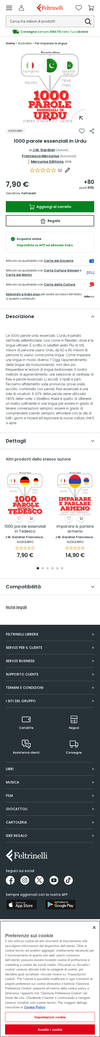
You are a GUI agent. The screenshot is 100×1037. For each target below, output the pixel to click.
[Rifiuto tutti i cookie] (94, 927)
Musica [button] (12, 782)
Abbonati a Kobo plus (23, 294)
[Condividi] (92, 131)
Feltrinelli (28, 193)
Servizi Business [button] (20, 660)
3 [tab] (48, 568)
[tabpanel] (50, 86)
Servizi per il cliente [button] (24, 647)
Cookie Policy (34, 1007)
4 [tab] (52, 568)
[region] (50, 979)
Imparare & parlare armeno (75, 529)
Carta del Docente (58, 261)
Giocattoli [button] (16, 809)
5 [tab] (57, 568)
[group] (50, 32)
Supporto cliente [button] (22, 674)
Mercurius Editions (47, 161)
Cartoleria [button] (16, 822)
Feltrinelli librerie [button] (22, 634)
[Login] (21, 8)
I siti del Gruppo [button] (21, 701)
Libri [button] (10, 768)
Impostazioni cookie (50, 1017)
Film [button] (9, 795)
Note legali (16, 607)
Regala (53, 220)
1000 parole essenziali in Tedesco (25, 529)
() (60, 170)
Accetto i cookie (50, 1029)
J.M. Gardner (44, 150)
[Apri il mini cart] (91, 7)
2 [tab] (43, 568)
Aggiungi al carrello (53, 206)
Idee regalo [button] (16, 835)
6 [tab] (62, 568)
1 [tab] (50, 120)
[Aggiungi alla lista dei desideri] (82, 131)
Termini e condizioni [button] (24, 687)
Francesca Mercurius (40, 156)
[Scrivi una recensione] (67, 170)
